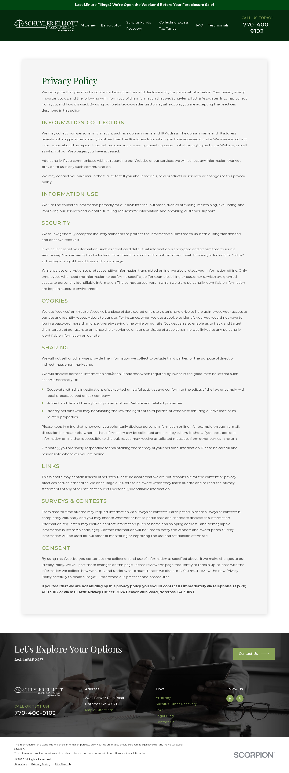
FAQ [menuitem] (199, 25)
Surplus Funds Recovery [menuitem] (138, 25)
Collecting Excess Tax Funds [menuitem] (174, 25)
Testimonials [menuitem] (218, 25)
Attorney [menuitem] (88, 25)
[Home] (46, 25)
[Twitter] (240, 699)
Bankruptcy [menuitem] (111, 25)
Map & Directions (99, 710)
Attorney (163, 698)
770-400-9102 (257, 28)
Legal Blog (165, 716)
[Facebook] (230, 699)
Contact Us (165, 722)
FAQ (159, 710)
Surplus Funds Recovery (176, 704)
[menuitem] (20, 764)
